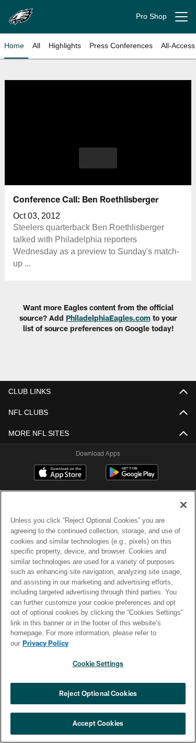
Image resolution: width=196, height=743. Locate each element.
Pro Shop (151, 16)
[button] (98, 158)
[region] (98, 622)
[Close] (183, 515)
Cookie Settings (98, 663)
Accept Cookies (98, 723)
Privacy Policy (126, 643)
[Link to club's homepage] (20, 12)
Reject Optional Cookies (98, 693)
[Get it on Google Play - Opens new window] (132, 477)
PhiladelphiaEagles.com (108, 317)
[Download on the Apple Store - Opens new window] (60, 473)
